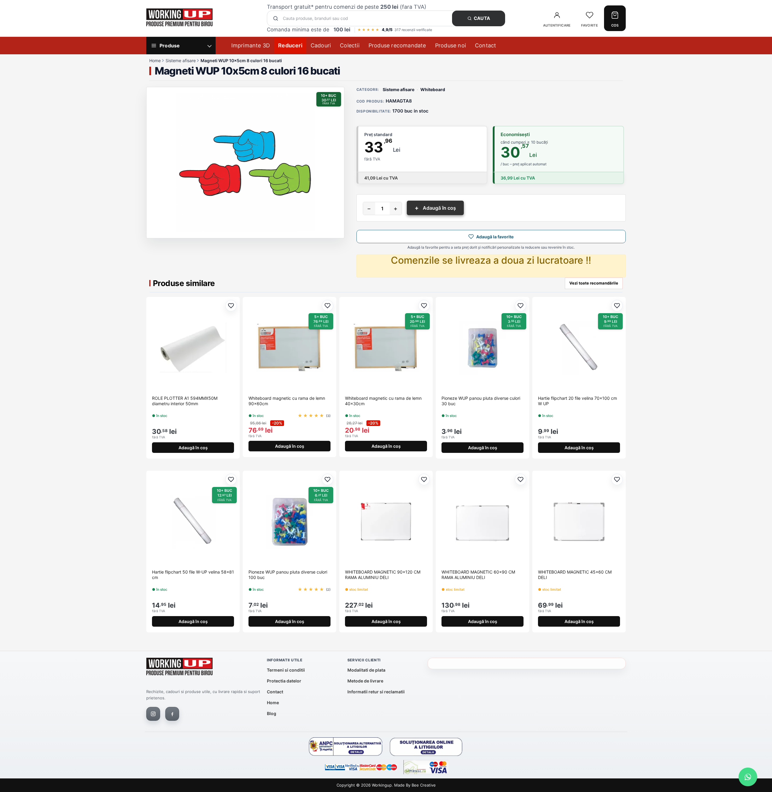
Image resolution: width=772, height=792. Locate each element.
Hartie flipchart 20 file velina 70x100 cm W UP (577, 401)
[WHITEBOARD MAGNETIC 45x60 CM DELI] (579, 521)
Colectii (349, 45)
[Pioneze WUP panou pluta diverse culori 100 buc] (289, 521)
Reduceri (290, 45)
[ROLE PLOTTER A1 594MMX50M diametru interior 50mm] (193, 348)
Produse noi (450, 45)
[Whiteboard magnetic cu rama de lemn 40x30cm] (386, 348)
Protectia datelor (284, 680)
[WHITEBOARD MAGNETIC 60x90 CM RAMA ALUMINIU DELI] (482, 521)
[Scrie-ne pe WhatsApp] (748, 777)
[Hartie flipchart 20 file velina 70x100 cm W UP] (579, 348)
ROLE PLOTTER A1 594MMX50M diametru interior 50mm (184, 401)
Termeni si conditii (286, 670)
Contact (485, 45)
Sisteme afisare (181, 60)
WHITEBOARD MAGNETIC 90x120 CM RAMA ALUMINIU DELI (382, 574)
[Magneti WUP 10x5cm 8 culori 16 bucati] (245, 162)
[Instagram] (153, 714)
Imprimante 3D (250, 45)
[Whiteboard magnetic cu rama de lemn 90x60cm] (289, 348)
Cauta (482, 18)
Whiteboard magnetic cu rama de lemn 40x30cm (383, 401)
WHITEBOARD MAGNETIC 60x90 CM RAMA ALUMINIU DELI (478, 574)
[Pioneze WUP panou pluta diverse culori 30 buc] (482, 348)
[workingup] (179, 668)
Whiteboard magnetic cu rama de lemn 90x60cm (286, 401)
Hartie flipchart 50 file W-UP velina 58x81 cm (193, 574)
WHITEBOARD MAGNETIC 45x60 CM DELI (575, 574)
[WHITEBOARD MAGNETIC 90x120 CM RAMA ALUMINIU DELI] (386, 521)
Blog (271, 713)
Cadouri (321, 45)
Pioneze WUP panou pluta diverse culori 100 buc (287, 574)
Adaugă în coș (435, 208)
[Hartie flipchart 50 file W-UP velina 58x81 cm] (193, 521)
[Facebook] (172, 714)
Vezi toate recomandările (593, 283)
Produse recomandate (397, 45)
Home (155, 60)
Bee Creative (424, 785)
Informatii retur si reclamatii (376, 691)
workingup (382, 785)
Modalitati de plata (366, 670)
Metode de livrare (365, 680)
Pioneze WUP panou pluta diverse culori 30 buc (480, 401)
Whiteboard (432, 89)
